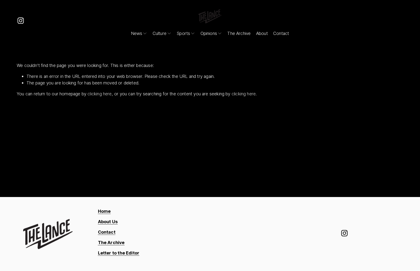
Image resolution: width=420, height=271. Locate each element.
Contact (281, 33)
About (262, 33)
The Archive (239, 33)
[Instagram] (21, 21)
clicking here (100, 93)
